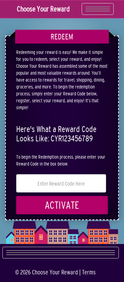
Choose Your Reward (43, 9)
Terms (89, 272)
